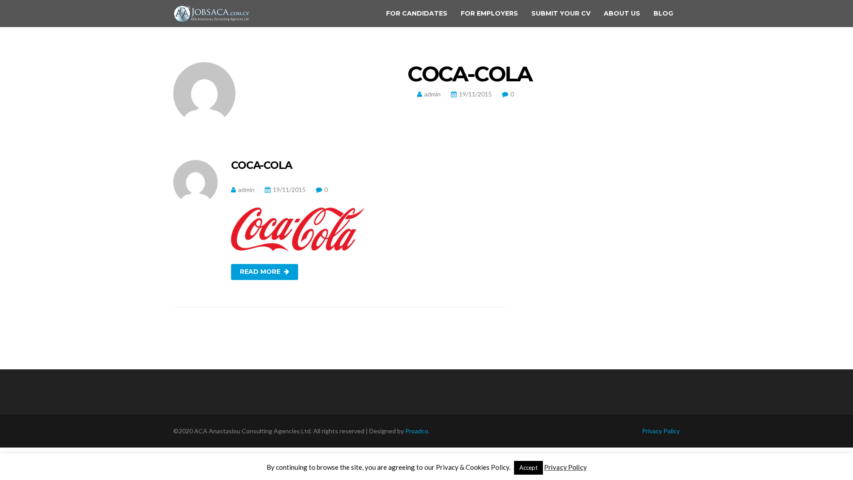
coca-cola (261, 165)
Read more (260, 272)
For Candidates (416, 13)
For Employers (489, 13)
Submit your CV (560, 13)
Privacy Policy (661, 431)
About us (622, 13)
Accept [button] (528, 467)
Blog (663, 13)
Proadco (416, 431)
